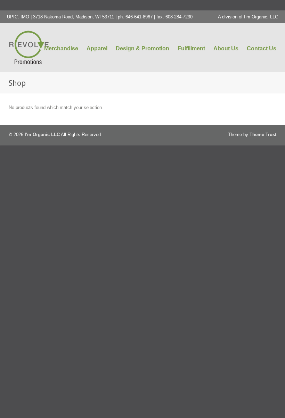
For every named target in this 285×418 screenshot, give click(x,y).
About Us (225, 48)
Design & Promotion (142, 48)
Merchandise (61, 48)
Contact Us (261, 48)
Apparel (97, 48)
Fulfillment (191, 48)
